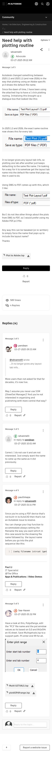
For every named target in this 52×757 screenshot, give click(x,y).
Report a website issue (35, 747)
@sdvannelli (16, 359)
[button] (48, 49)
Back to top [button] (6, 747)
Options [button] (44, 40)
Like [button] (24, 276)
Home (4, 24)
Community (8, 17)
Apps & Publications (15, 576)
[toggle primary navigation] (5, 4)
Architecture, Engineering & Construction (27, 24)
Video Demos (35, 576)
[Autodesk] (15, 4)
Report (26, 281)
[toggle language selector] (36, 4)
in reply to (24, 439)
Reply (26, 268)
